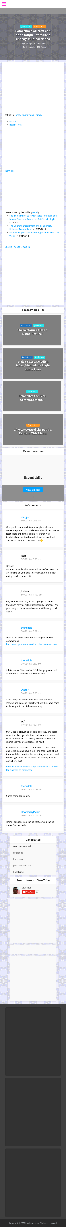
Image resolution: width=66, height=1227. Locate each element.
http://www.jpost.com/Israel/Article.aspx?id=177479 (31, 644)
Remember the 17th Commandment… (32, 398)
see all (35, 212)
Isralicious (25, 325)
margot (25, 517)
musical (26, 246)
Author (12, 121)
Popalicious (39, 26)
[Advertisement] (33, 921)
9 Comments (39, 43)
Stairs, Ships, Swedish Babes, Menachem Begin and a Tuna (33, 365)
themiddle (30, 47)
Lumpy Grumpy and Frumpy (28, 114)
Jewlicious (26, 26)
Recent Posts (16, 124)
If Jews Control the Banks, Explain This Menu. (33, 431)
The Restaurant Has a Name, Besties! (32, 332)
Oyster (25, 689)
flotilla (9, 246)
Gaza (17, 246)
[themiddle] (24, 149)
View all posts (33, 489)
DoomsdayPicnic (30, 812)
